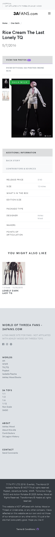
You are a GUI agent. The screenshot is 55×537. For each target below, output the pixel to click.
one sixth (15, 23)
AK (3, 360)
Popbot (5, 370)
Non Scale (7, 406)
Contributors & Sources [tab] (21, 168)
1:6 (4, 400)
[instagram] (7, 344)
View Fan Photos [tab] (18, 59)
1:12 (4, 403)
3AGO (5, 410)
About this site (9, 429)
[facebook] (3, 344)
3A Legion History (10, 436)
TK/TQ (5, 367)
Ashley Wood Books (11, 377)
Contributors (8, 432)
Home (4, 23)
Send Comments (10, 452)
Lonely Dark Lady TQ (10, 292)
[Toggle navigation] (49, 13)
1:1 (4, 393)
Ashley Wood (8, 426)
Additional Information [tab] (21, 152)
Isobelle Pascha (9, 373)
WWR (5, 363)
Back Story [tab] (13, 160)
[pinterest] (11, 344)
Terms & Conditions (25, 529)
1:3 (4, 396)
